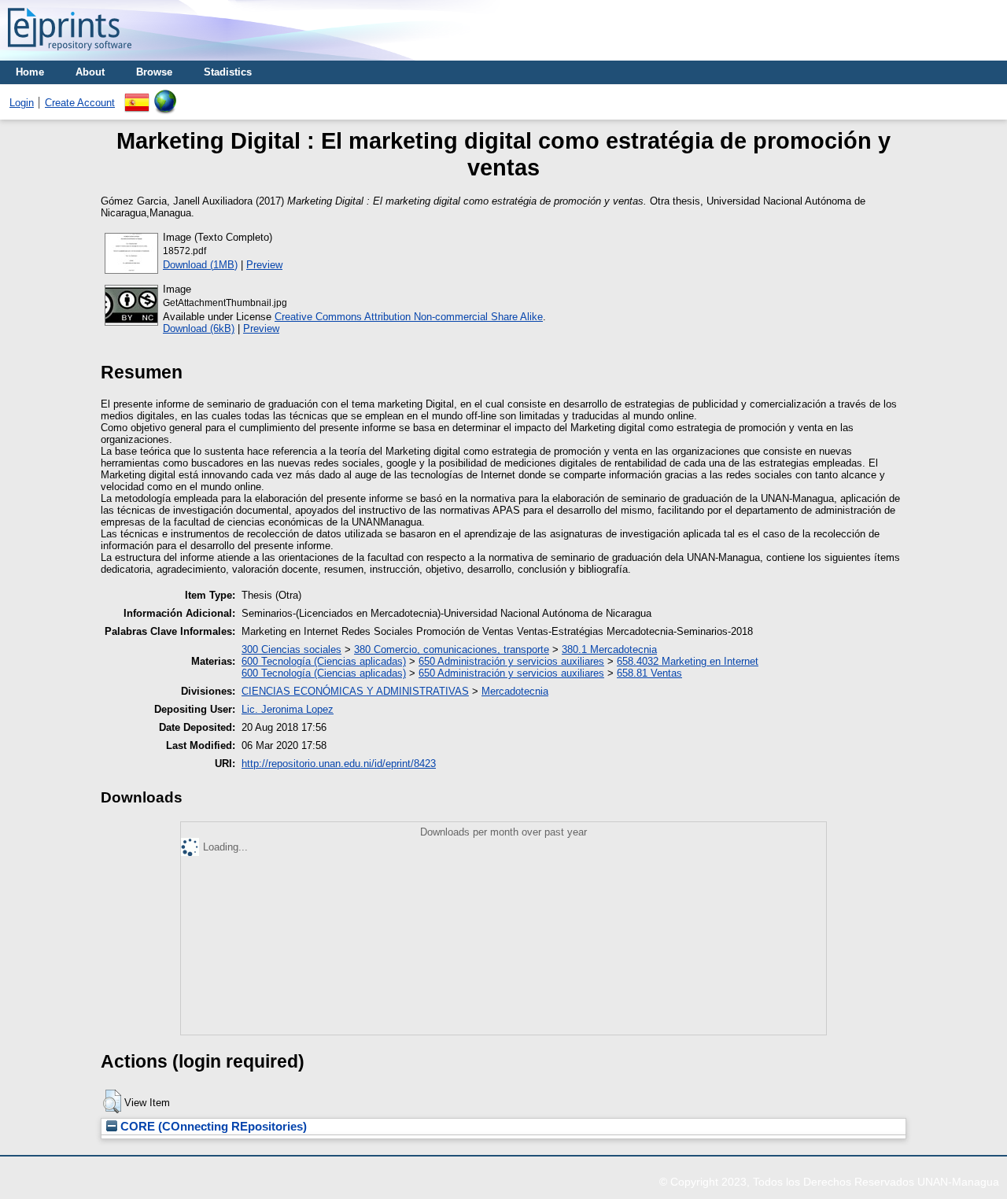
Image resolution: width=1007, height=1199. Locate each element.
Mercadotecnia (514, 691)
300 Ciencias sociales (291, 649)
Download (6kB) (198, 328)
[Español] (136, 95)
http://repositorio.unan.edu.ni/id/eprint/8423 (339, 763)
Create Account (80, 103)
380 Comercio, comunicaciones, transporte (451, 649)
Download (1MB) (200, 265)
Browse (154, 72)
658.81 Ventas (649, 673)
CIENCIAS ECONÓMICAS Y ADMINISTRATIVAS (355, 691)
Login (21, 103)
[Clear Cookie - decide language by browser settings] (165, 95)
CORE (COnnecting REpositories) (212, 1126)
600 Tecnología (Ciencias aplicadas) (324, 661)
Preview (264, 265)
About (90, 72)
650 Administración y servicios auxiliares (511, 661)
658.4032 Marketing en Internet (687, 661)
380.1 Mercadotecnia (609, 649)
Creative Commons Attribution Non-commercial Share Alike (409, 317)
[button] (112, 1101)
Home (30, 72)
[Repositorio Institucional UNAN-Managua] (69, 55)
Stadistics (228, 72)
